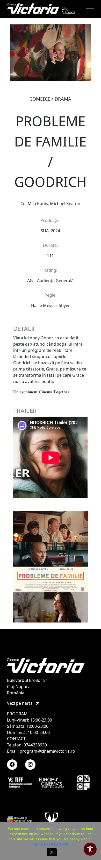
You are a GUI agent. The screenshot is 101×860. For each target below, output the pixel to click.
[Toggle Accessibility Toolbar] (90, 849)
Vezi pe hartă (20, 703)
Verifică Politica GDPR (50, 844)
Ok (51, 852)
